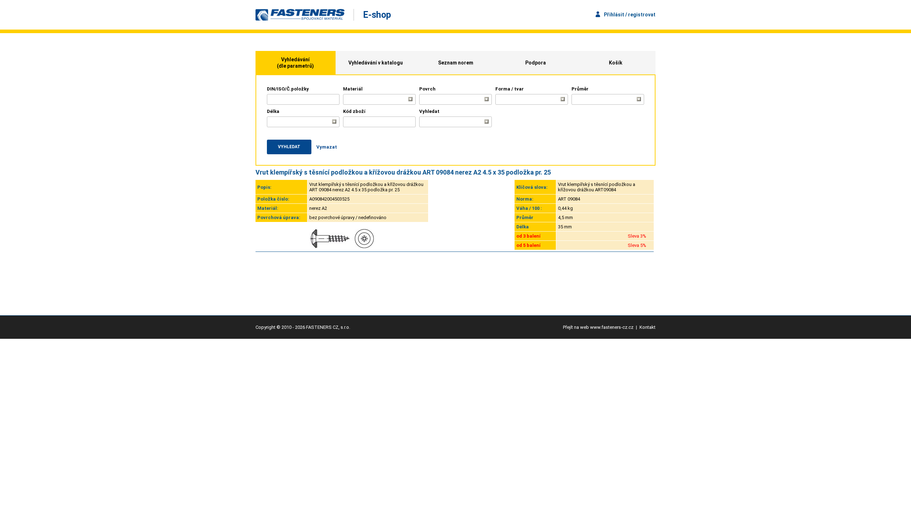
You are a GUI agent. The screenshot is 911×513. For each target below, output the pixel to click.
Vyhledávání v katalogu (375, 63)
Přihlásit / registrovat (629, 14)
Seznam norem (455, 63)
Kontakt (647, 327)
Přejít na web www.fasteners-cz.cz (598, 327)
